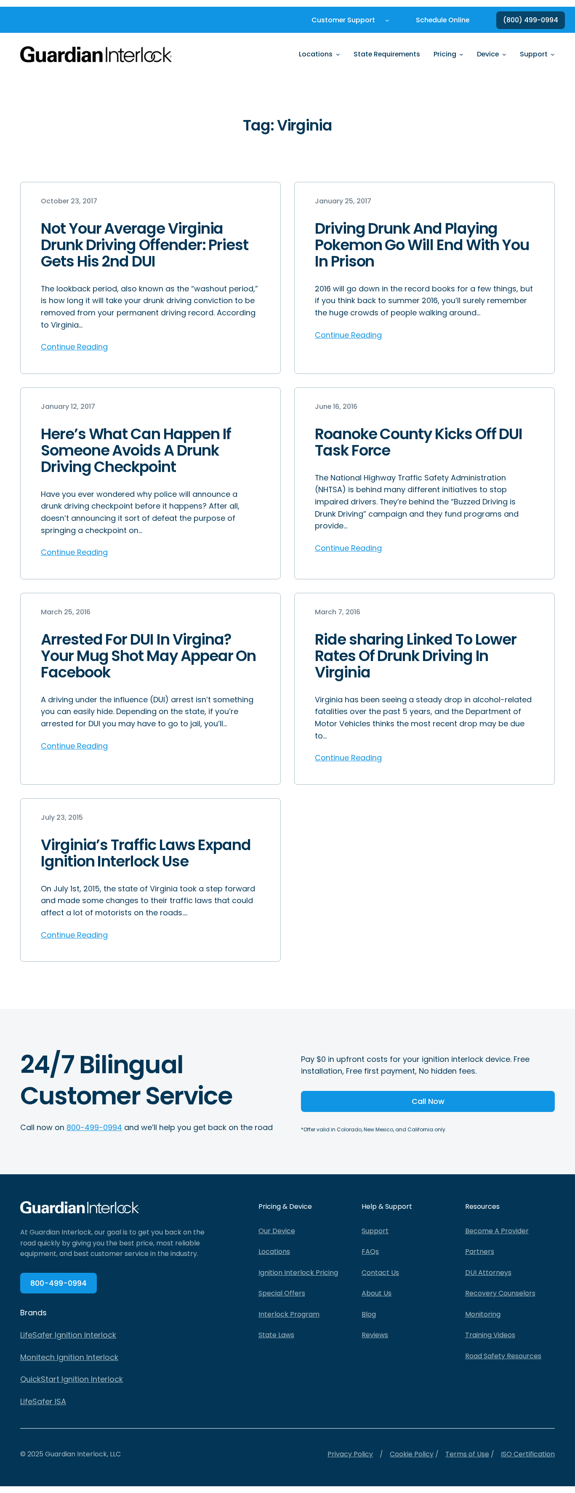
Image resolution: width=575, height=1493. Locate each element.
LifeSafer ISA (43, 1401)
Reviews (375, 1335)
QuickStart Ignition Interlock (71, 1379)
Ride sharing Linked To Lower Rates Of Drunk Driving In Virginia (415, 655)
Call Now (428, 1101)
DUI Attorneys (488, 1272)
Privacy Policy (350, 1454)
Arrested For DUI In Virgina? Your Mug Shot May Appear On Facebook (148, 655)
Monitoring (482, 1314)
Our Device (276, 1231)
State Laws (276, 1335)
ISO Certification (528, 1454)
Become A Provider (497, 1231)
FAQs (370, 1251)
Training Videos (490, 1335)
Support (375, 1231)
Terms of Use (467, 1454)
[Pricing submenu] (461, 54)
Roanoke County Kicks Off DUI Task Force (418, 442)
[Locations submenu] (338, 54)
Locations (274, 1251)
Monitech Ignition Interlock (69, 1357)
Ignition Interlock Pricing (298, 1272)
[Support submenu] (553, 54)
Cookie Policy (412, 1454)
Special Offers (281, 1293)
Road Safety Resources (503, 1356)
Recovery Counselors (500, 1293)
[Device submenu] (504, 54)
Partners (479, 1251)
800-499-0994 (94, 1127)
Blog (369, 1314)
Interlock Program (288, 1314)
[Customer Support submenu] (387, 20)
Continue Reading (74, 346)
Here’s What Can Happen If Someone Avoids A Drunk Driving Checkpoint (136, 450)
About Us (376, 1293)
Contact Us (380, 1272)
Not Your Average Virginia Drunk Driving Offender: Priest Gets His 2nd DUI (144, 244)
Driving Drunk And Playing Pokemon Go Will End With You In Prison (422, 244)
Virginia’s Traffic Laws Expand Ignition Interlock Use (146, 853)
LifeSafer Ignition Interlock (68, 1335)
